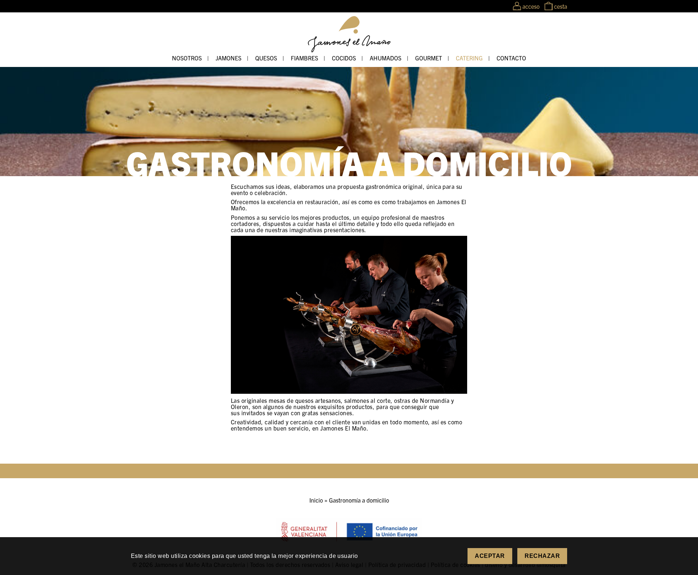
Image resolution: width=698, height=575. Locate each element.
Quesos (266, 58)
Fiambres (304, 58)
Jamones (228, 58)
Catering (469, 58)
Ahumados (385, 58)
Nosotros (187, 58)
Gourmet (428, 58)
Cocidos (344, 58)
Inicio (316, 500)
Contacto (511, 58)
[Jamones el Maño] (349, 49)
